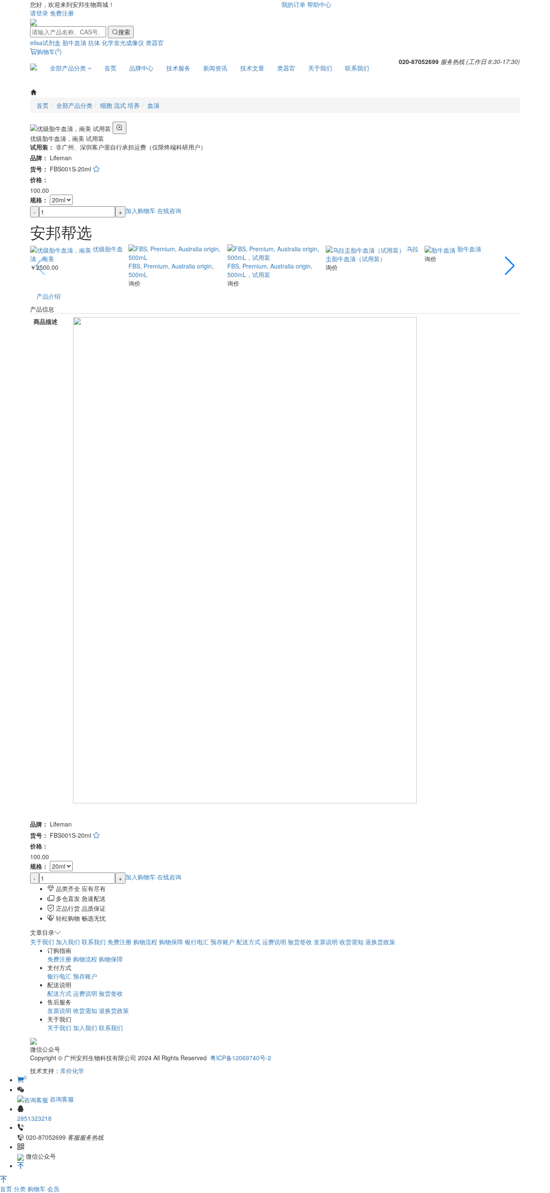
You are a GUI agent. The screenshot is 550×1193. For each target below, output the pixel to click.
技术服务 (178, 68)
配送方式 (248, 941)
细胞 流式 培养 (120, 105)
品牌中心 (141, 68)
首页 (110, 68)
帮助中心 (319, 4)
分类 (21, 1188)
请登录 (39, 13)
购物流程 (145, 941)
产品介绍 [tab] (49, 296)
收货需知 (351, 941)
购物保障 (171, 941)
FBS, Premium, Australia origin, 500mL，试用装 (269, 270)
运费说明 (274, 941)
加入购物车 (140, 210)
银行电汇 (197, 941)
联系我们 (357, 68)
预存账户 (223, 941)
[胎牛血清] (441, 248)
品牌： (39, 157)
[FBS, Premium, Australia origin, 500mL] (176, 252)
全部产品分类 (69, 68)
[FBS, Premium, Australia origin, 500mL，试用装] (275, 252)
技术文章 (252, 68)
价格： (39, 179)
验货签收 (300, 941)
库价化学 (72, 1070)
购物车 (37, 1188)
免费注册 (62, 13)
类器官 (155, 42)
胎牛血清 (74, 42)
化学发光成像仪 (123, 42)
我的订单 (293, 4)
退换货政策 (380, 941)
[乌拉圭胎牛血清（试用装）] (366, 248)
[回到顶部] (20, 1165)
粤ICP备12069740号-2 (240, 1057)
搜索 (124, 31)
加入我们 (68, 941)
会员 (53, 1188)
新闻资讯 (215, 68)
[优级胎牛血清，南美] (61, 248)
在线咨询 (169, 210)
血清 (153, 105)
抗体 (94, 42)
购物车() (49, 51)
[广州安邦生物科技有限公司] (33, 21)
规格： (39, 199)
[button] (510, 265)
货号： (39, 169)
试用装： (42, 147)
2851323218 (34, 1118)
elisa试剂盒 (45, 42)
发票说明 (326, 941)
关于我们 (320, 68)
